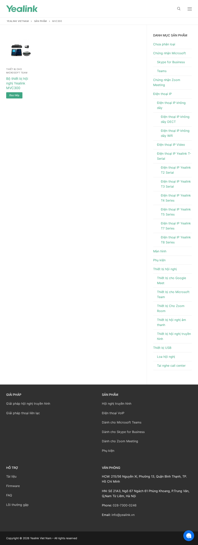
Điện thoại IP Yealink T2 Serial (176, 170)
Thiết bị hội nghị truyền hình (174, 336)
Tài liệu (11, 476)
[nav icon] (190, 9)
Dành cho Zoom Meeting (120, 441)
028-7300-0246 (125, 505)
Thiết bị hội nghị (165, 269)
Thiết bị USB (162, 348)
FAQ (9, 495)
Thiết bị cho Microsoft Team (173, 294)
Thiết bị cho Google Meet (171, 280)
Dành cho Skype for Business (123, 432)
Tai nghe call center (171, 365)
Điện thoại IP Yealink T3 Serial (176, 183)
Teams (161, 71)
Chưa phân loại (164, 44)
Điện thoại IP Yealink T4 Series (176, 197)
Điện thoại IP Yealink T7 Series (176, 225)
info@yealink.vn (123, 515)
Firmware (13, 486)
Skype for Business (171, 62)
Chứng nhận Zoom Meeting (166, 82)
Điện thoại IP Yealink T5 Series (176, 211)
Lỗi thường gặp (17, 505)
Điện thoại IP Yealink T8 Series (176, 239)
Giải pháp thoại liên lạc (23, 413)
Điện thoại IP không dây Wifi (175, 133)
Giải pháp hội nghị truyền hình (28, 403)
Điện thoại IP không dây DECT (175, 119)
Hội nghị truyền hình (116, 403)
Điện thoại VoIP (113, 413)
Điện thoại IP (162, 94)
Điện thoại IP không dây (171, 105)
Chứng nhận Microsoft (169, 53)
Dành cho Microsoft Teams (121, 422)
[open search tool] (179, 8)
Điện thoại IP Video (171, 145)
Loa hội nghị (166, 357)
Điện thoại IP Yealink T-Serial (174, 156)
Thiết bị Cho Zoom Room (170, 308)
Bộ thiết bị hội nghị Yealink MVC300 (17, 83)
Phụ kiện (159, 260)
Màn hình (159, 251)
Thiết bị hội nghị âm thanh (171, 322)
